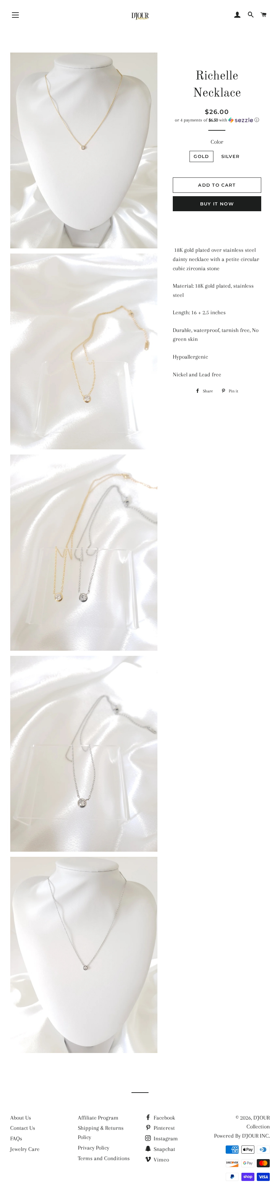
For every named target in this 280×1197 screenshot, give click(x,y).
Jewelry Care (25, 1149)
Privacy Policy (93, 1147)
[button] (217, 120)
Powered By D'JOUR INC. (242, 1136)
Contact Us (22, 1128)
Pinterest (163, 1128)
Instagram (165, 1138)
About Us (20, 1117)
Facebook (163, 1117)
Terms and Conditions (104, 1158)
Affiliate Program (98, 1117)
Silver (230, 156)
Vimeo (160, 1159)
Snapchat (163, 1149)
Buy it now (217, 203)
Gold (201, 156)
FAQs (16, 1138)
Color (217, 142)
